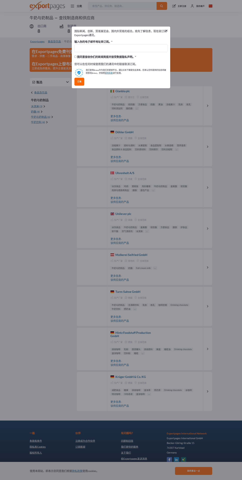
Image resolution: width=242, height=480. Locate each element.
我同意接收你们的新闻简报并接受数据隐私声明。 (106, 56)
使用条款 (109, 73)
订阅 (79, 81)
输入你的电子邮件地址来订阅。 (92, 41)
